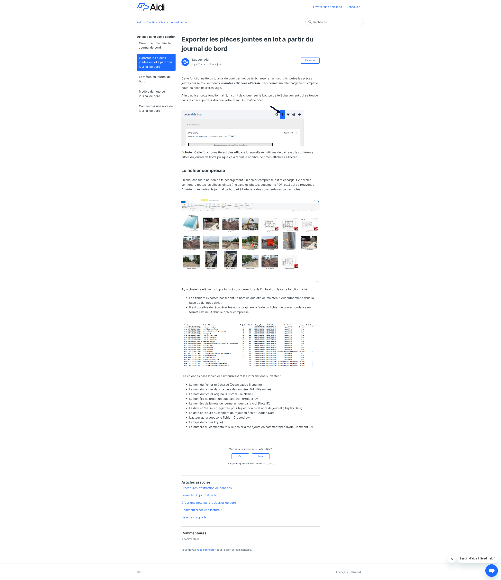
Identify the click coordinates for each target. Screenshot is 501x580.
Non (260, 456)
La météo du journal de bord (155, 79)
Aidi (139, 22)
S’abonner (310, 60)
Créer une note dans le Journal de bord (155, 45)
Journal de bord (179, 22)
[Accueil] (151, 7)
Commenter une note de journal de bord (156, 108)
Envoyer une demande (327, 6)
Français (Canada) (349, 572)
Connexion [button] (353, 6)
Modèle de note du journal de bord (152, 94)
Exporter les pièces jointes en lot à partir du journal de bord (155, 62)
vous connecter (206, 549)
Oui (240, 456)
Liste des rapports (194, 517)
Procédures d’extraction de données (206, 488)
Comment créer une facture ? (201, 510)
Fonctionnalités (155, 22)
